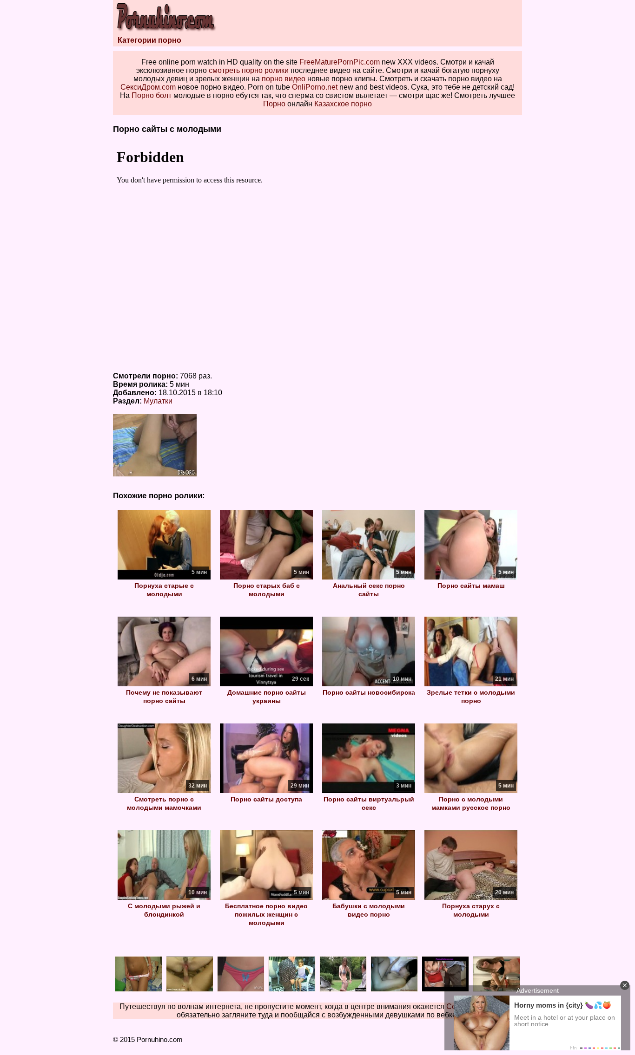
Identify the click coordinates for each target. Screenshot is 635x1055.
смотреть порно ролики (249, 70)
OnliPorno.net (314, 87)
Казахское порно (343, 104)
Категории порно (149, 40)
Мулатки (158, 401)
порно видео (283, 79)
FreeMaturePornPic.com (339, 62)
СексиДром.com (148, 87)
